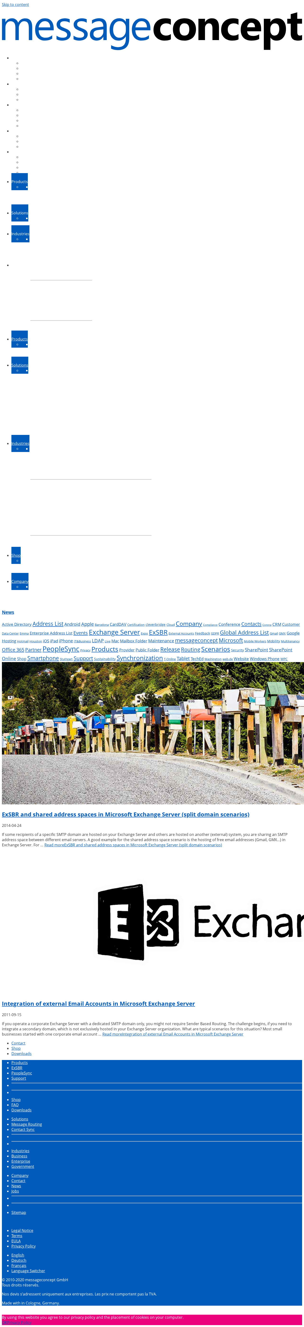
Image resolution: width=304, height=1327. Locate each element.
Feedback (202, 633)
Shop (21, 658)
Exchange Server (114, 631)
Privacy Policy (19, 1322)
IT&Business (82, 641)
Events (80, 632)
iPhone (66, 641)
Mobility (273, 641)
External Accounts (181, 633)
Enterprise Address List (51, 633)
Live (107, 641)
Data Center (10, 633)
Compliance (210, 625)
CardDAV (118, 624)
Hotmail (22, 641)
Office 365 (13, 649)
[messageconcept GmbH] (152, 29)
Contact (18, 1043)
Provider (127, 650)
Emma (24, 633)
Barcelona (102, 624)
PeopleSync (61, 649)
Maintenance (161, 641)
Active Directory (17, 624)
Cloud (170, 624)
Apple (87, 624)
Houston (35, 641)
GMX (282, 633)
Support (83, 658)
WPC (284, 659)
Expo (144, 633)
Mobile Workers (255, 641)
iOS (46, 641)
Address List (48, 623)
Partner (33, 649)
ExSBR (158, 632)
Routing (190, 649)
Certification (136, 624)
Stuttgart (66, 659)
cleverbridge (156, 624)
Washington (213, 659)
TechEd (197, 658)
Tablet (183, 658)
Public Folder (147, 650)
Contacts (251, 623)
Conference (229, 624)
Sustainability (105, 659)
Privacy (85, 650)
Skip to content (15, 4)
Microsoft (231, 640)
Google (293, 633)
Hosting (9, 641)
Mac (115, 641)
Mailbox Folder (133, 641)
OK (4, 1322)
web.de (228, 659)
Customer (291, 624)
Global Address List (244, 632)
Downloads (21, 1053)
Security (237, 650)
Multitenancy (290, 641)
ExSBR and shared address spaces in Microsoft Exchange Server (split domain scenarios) (125, 814)
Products (104, 649)
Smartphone (43, 658)
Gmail (274, 633)
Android (72, 624)
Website (241, 658)
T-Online (170, 659)
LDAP (98, 640)
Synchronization (140, 658)
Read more (133, 845)
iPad (54, 641)
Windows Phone (265, 658)
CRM (276, 624)
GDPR (215, 633)
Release (170, 649)
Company (189, 623)
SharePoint (256, 650)
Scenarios (215, 649)
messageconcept (196, 640)
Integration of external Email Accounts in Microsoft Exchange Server (98, 1003)
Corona (266, 625)
